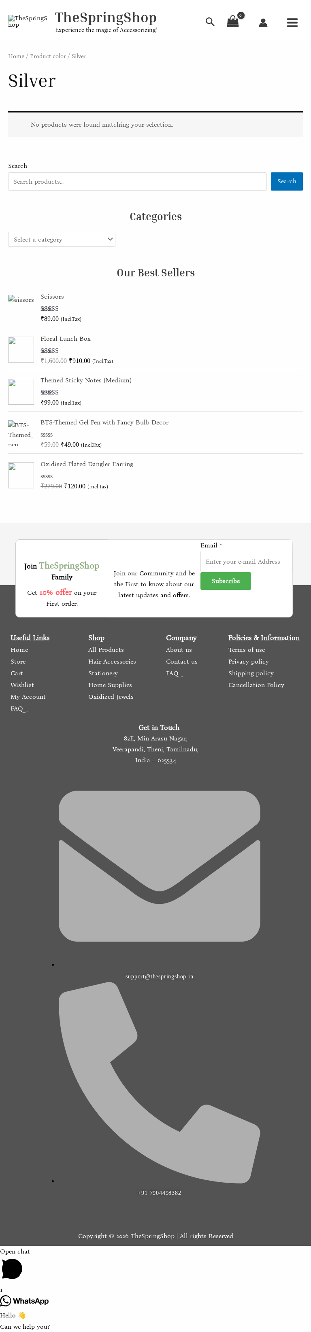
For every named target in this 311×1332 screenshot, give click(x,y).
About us (178, 649)
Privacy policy (247, 661)
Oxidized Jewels (110, 696)
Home (16, 56)
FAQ (16, 708)
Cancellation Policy (255, 685)
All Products (105, 649)
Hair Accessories (111, 661)
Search (17, 166)
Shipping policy (250, 673)
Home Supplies (109, 685)
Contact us (181, 661)
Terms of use (245, 649)
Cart (16, 673)
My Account (27, 696)
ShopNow (269, 14)
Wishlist (21, 685)
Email (211, 545)
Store (17, 661)
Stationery (102, 673)
